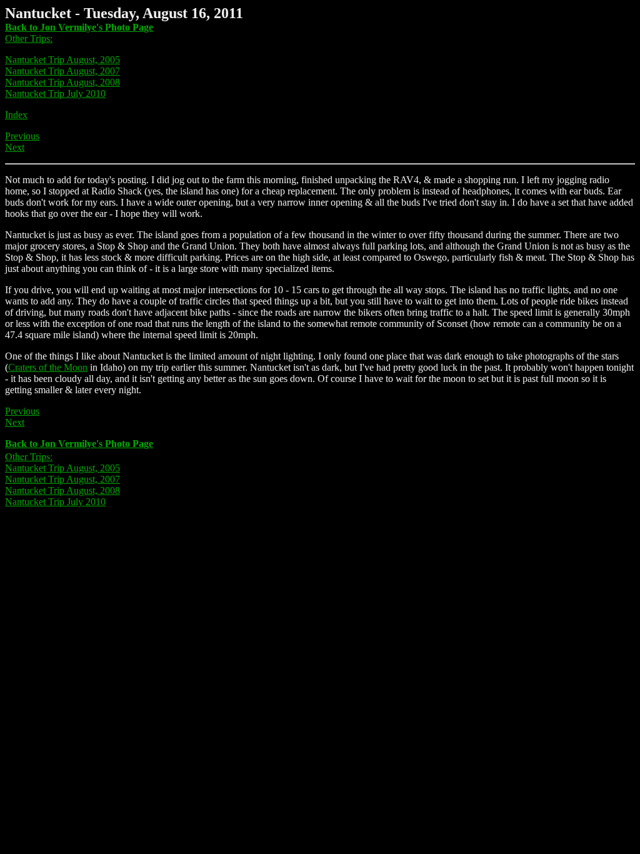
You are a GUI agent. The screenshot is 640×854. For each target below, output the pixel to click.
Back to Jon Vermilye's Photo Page (79, 27)
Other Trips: (28, 38)
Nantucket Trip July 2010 (55, 93)
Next (14, 147)
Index (16, 114)
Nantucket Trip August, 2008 (62, 82)
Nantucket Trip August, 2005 (62, 59)
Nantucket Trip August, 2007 (62, 71)
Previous (22, 136)
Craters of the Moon (48, 367)
